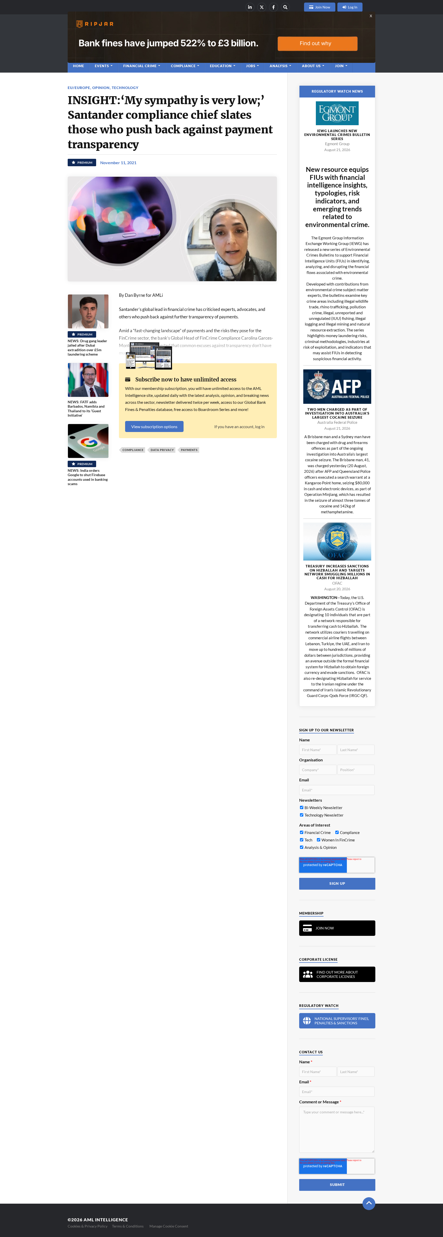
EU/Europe (79, 87)
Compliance (133, 449)
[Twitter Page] (261, 7)
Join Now (322, 7)
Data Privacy (162, 449)
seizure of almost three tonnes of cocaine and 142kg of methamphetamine (342, 506)
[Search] (285, 7)
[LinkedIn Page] (250, 7)
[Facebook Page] (273, 7)
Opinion (101, 87)
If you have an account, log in (239, 426)
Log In (352, 7)
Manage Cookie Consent (168, 1226)
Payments (189, 449)
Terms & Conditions (128, 1226)
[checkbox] (337, 812)
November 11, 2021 (118, 162)
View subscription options (154, 426)
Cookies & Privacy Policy (87, 1226)
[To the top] (369, 1203)
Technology (125, 87)
